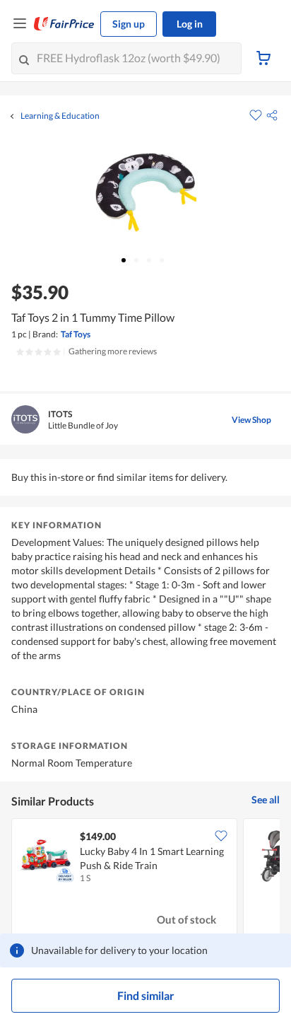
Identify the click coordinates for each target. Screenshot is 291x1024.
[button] (272, 115)
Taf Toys (75, 334)
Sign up (128, 24)
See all (265, 799)
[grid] (145, 879)
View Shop (251, 419)
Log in (190, 24)
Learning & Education (60, 116)
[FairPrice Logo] (64, 24)
